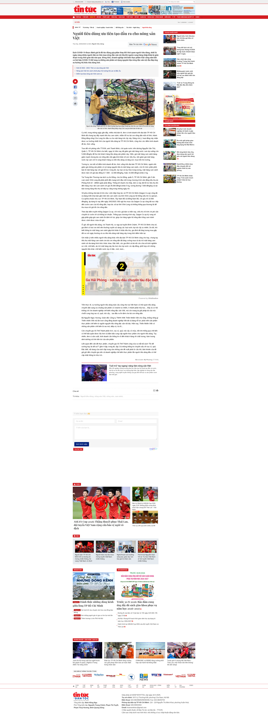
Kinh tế (77, 27)
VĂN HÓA (114, 17)
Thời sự (78, 17)
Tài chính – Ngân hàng (133, 27)
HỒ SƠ (137, 17)
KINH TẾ (92, 17)
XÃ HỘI (99, 17)
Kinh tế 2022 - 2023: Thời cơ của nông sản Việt (92, 68)
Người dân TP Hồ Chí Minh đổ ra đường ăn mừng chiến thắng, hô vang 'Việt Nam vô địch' (83, 558)
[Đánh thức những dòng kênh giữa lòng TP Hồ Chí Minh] (94, 586)
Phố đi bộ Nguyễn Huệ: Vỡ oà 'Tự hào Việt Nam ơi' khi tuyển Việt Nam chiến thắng (146, 558)
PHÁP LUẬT (106, 17)
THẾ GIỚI (85, 17)
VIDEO (197, 17)
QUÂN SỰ (143, 17)
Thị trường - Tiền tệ (88, 27)
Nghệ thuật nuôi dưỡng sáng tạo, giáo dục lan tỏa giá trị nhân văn (125, 557)
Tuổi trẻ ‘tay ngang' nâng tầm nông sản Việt (130, 366)
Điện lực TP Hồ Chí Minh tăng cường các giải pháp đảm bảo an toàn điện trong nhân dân (117, 663)
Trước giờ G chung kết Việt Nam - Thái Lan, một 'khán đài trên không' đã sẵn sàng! (180, 663)
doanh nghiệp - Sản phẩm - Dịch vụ (85, 639)
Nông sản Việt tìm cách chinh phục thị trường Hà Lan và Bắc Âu (98, 71)
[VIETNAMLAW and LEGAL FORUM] (94, 676)
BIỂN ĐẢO (168, 17)
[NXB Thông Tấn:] (116, 677)
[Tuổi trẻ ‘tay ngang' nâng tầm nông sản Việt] (94, 372)
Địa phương (182, 686)
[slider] (111, 289)
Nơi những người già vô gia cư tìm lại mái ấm (93, 615)
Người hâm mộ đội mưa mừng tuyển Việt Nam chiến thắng (105, 557)
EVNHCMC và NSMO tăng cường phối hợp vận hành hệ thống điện (150, 662)
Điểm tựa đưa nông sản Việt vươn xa (89, 74)
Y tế (173, 17)
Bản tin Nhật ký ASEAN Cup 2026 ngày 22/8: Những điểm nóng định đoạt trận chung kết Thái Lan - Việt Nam (144, 506)
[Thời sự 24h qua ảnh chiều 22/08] (145, 517)
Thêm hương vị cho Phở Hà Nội (88, 618)
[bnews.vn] (128, 677)
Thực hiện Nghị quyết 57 (185, 17)
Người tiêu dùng (147, 27)
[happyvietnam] (104, 675)
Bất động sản (120, 27)
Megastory (76, 602)
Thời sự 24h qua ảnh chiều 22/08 (143, 526)
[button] (155, 547)
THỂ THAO (129, 17)
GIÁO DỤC (122, 17)
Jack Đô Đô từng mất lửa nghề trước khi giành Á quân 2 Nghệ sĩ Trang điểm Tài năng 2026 (86, 663)
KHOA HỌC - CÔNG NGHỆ (155, 17)
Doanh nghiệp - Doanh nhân (105, 27)
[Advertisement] (116, 406)
